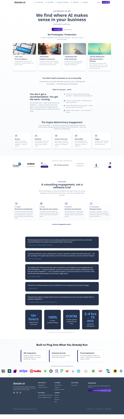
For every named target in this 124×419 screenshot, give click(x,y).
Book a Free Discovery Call (99, 390)
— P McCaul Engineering (34, 259)
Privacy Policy (90, 409)
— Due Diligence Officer (34, 276)
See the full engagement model (61, 224)
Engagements (41, 385)
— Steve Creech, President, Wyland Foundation (40, 245)
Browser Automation (59, 389)
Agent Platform (58, 385)
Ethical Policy (108, 409)
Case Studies (74, 385)
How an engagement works (44, 397)
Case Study (34, 166)
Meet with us (106, 2)
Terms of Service (99, 409)
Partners (57, 397)
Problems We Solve (42, 387)
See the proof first (68, 29)
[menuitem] (38, 2)
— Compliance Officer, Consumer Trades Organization (42, 302)
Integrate (57, 387)
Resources (57, 399)
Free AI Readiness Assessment (45, 395)
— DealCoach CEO (32, 288)
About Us (57, 395)
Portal (98, 2)
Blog (56, 401)
